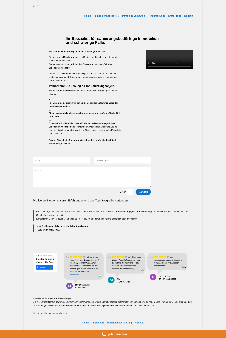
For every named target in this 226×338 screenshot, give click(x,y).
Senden (143, 191)
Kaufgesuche (157, 16)
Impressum (98, 323)
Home (87, 16)
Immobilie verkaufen (133, 16)
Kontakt (188, 16)
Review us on (43, 267)
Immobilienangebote (105, 16)
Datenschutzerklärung (119, 323)
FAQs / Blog (174, 16)
